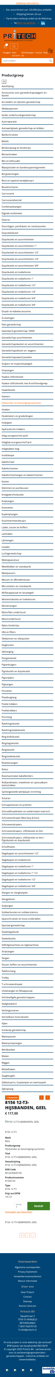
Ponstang (7, 717)
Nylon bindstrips (10, 625)
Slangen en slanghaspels (15, 892)
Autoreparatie (9, 121)
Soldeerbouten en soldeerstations (20, 912)
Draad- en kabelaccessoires (16, 311)
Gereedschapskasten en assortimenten (23, 344)
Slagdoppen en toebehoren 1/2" (19, 879)
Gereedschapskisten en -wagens (19, 350)
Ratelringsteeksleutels (13, 730)
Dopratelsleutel (10, 233)
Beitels (5, 141)
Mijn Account (16, 54)
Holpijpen (7, 422)
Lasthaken (7, 534)
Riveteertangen (10, 763)
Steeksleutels (9, 938)
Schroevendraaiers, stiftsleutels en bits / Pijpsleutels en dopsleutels (23, 839)
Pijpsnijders (8, 678)
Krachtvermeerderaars (14, 520)
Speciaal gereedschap (13, 925)
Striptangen (8, 951)
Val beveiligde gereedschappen (18, 997)
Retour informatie (27, 1280)
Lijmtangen (8, 540)
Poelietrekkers (9, 710)
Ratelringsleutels (10, 723)
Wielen (5, 1056)
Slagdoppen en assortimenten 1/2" (20, 853)
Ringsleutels (8, 749)
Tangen (5, 958)
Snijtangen (7, 906)
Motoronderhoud (11, 619)
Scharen (6, 798)
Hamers (6, 396)
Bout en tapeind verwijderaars (18, 180)
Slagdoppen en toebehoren (16, 860)
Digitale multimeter (12, 213)
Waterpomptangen (12, 1043)
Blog (45, 52)
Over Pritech (27, 1292)
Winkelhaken (8, 1069)
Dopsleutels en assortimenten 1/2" (20, 252)
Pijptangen (7, 684)
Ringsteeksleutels (11, 756)
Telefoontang (9, 971)
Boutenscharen (10, 187)
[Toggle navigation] (14, 46)
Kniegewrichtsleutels (13, 494)
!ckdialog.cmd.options (27, 3)
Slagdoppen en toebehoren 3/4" (19, 886)
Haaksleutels (8, 390)
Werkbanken (8, 1049)
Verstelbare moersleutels (15, 1017)
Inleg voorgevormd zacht (15, 435)
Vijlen (4, 1023)
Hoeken (6, 409)
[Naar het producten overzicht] (22, 1235)
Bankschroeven (10, 134)
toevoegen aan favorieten (18, 1211)
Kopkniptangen (10, 514)
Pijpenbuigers (9, 664)
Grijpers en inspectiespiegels (17, 363)
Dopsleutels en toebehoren (16, 272)
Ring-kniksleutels (10, 736)
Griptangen (8, 370)
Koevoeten (7, 507)
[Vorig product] (27, 1235)
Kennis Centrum (27, 1305)
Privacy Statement (27, 1271)
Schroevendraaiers (12, 824)
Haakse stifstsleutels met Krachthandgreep (25, 383)
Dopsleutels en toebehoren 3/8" (19, 305)
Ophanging (7, 651)
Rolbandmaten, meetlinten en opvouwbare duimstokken (24, 784)
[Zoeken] (50, 60)
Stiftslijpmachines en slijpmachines (20, 945)
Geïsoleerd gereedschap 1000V (18, 331)
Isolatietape (8, 455)
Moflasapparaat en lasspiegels (18, 592)
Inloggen (7, 52)
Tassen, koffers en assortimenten (19, 964)
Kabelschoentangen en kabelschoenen (22, 475)
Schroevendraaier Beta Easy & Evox (20, 818)
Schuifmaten (8, 847)
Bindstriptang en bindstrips (16, 148)
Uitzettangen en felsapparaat (17, 991)
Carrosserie (8, 193)
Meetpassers (8, 573)
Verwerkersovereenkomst (27, 1276)
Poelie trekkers (9, 704)
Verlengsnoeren (10, 1010)
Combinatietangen (11, 206)
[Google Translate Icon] (50, 53)
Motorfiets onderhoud (14, 612)
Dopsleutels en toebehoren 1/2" (19, 285)
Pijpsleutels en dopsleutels (16, 671)
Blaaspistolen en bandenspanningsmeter (23, 167)
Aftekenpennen (10, 108)
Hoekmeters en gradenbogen (17, 416)
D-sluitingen (8, 318)
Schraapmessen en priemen (17, 805)
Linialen (6, 547)
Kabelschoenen (10, 468)
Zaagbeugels (8, 1076)
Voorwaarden (27, 1261)
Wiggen (6, 1063)
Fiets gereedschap (11, 324)
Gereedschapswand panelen (17, 357)
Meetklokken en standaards (16, 566)
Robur (5, 769)
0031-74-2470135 (26, 23)
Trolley (5, 977)
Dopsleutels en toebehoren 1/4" (19, 291)
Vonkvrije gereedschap (14, 1030)
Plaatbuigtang (9, 697)
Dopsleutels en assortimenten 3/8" (20, 265)
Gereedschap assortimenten (17, 337)
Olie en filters (9, 632)
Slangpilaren (8, 899)
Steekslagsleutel (10, 932)
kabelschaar (8, 462)
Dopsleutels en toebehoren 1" (18, 278)
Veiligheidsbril (9, 1004)
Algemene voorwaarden (27, 1267)
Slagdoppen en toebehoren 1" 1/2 (20, 873)
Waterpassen (9, 1036)
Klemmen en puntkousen (15, 488)
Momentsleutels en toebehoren (18, 599)
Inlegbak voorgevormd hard (16, 442)
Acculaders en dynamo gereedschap (21, 102)
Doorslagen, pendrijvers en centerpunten (24, 226)
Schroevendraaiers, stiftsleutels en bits (22, 831)
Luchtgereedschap (11, 553)
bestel (38, 1206)
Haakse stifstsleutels (12, 377)
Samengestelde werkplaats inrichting (21, 792)
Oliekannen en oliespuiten (15, 638)
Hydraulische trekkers (13, 429)
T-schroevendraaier (12, 984)
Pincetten (7, 691)
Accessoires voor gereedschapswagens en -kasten (25, 94)
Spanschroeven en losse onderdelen (21, 918)
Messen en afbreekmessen (16, 579)
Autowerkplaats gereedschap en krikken (23, 128)
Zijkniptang (7, 1089)
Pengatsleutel (9, 658)
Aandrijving (8, 86)
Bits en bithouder (11, 161)
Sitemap (27, 1301)
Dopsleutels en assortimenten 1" (19, 246)
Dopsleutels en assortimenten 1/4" (20, 259)
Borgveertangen (10, 174)
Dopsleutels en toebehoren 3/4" (19, 298)
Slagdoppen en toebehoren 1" (18, 866)
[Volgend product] (33, 1235)
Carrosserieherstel (12, 200)
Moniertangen (9, 606)
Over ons (27, 1286)
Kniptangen (8, 501)
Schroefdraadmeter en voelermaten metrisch (26, 811)
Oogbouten (8, 645)
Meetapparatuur (10, 560)
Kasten (5, 481)
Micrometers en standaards (16, 586)
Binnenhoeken (9, 154)
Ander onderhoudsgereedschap (19, 115)
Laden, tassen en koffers (15, 527)
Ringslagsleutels (10, 743)
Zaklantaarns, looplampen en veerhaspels (24, 1082)
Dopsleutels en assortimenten (18, 239)
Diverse (6, 220)
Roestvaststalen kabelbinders (17, 776)
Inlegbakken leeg (10, 449)
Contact (38, 52)
